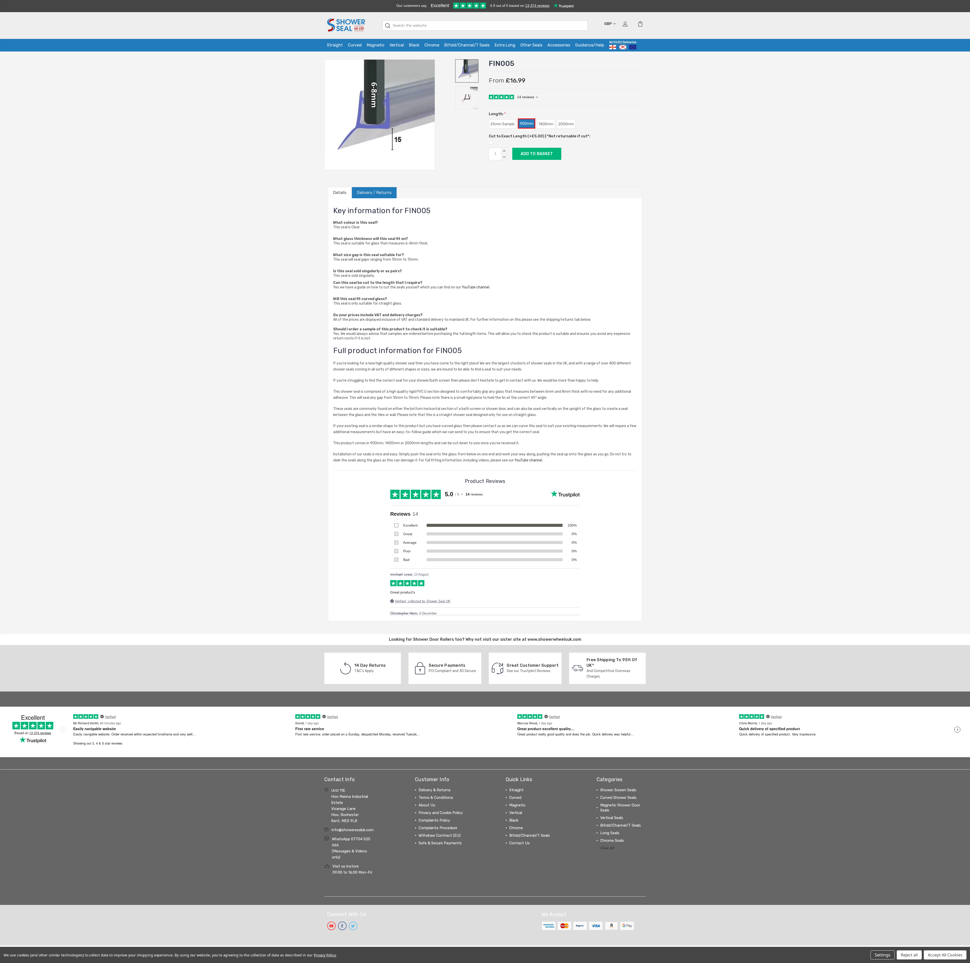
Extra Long (505, 45)
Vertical (397, 45)
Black (414, 45)
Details (339, 192)
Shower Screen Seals (618, 790)
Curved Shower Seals (618, 797)
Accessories (558, 45)
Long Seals (609, 833)
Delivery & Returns (435, 790)
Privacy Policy (325, 955)
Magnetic (375, 45)
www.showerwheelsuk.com (554, 639)
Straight (335, 45)
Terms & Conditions (436, 797)
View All (607, 848)
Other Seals (531, 45)
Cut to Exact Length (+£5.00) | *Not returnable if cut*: (539, 136)
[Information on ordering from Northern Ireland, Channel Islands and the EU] (623, 45)
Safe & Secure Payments (440, 843)
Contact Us (519, 843)
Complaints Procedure (438, 828)
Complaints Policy (434, 820)
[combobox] (485, 25)
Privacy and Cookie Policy (441, 812)
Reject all (909, 955)
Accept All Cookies (945, 955)
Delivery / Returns (374, 192)
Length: (497, 114)
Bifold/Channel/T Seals (467, 45)
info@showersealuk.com (353, 830)
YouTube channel (475, 287)
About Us (427, 805)
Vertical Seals (611, 818)
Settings (882, 955)
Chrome (431, 45)
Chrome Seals (612, 840)
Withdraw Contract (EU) (439, 835)
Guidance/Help (589, 45)
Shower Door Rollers (433, 639)
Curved (355, 45)
